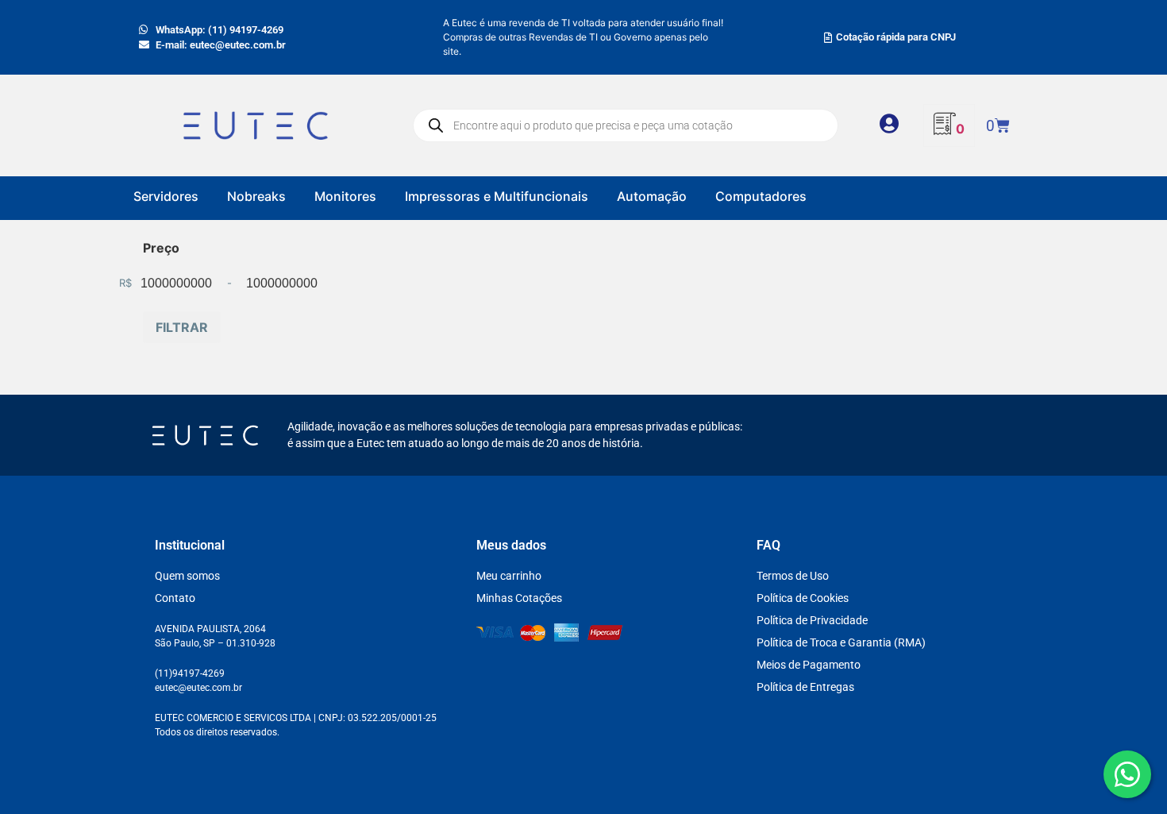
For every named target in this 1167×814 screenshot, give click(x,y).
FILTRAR (182, 327)
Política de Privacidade (812, 620)
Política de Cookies (803, 598)
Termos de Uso (793, 575)
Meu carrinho (508, 575)
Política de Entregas (805, 687)
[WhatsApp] (1127, 774)
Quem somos (187, 575)
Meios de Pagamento (809, 664)
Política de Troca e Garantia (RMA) (841, 642)
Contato (175, 598)
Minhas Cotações (519, 598)
